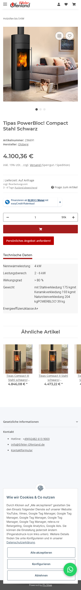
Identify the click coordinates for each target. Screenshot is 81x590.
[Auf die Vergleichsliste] (59, 35)
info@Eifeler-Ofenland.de (28, 444)
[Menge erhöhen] (73, 217)
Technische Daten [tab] (17, 255)
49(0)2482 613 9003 (37, 439)
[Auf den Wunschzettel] (69, 35)
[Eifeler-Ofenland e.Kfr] (20, 4)
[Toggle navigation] (5, 2)
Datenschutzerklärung (20, 542)
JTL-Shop (47, 585)
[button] (58, 4)
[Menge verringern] (7, 217)
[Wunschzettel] (66, 4)
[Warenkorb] (74, 4)
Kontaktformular (22, 450)
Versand (35, 165)
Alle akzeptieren (41, 552)
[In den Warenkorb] (40, 229)
